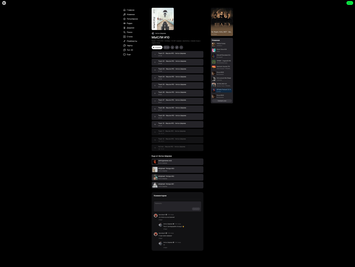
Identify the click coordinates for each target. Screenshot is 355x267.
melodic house (195, 41)
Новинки (216, 40)
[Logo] (4, 3)
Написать (196, 209)
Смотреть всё (222, 101)
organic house (156, 42)
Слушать (158, 47)
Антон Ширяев (160, 33)
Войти (350, 3)
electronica (186, 41)
